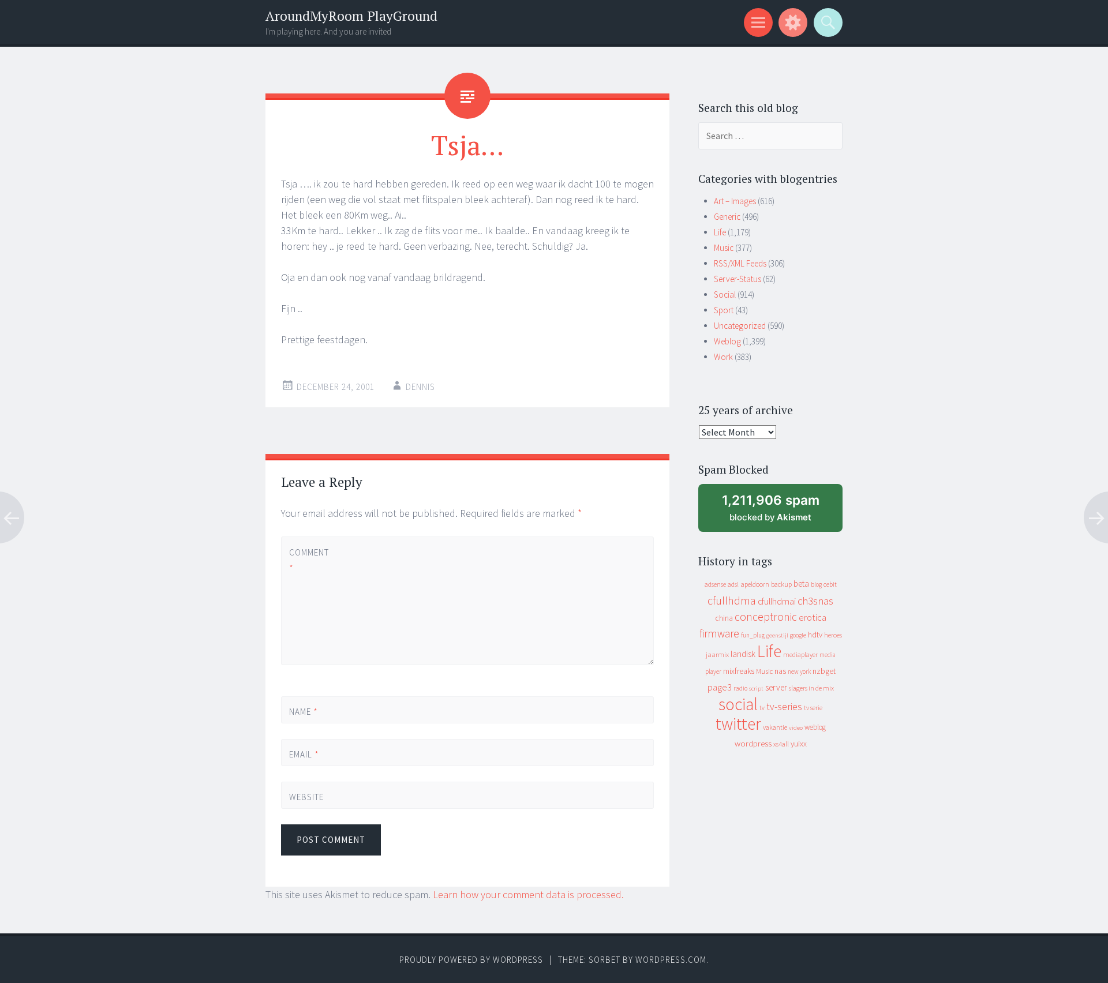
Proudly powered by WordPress (471, 959)
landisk (743, 653)
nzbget (824, 671)
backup (781, 584)
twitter (738, 723)
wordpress (753, 743)
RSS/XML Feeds (740, 263)
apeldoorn (754, 584)
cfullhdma (732, 600)
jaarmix (717, 654)
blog (816, 584)
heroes (833, 635)
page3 (720, 687)
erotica (812, 617)
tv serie (813, 708)
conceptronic (766, 617)
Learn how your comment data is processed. (528, 894)
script (756, 688)
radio (740, 688)
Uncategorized (740, 325)
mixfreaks (738, 671)
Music (723, 247)
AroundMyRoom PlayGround (351, 16)
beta (801, 583)
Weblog (727, 341)
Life (720, 232)
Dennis (420, 386)
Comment (308, 560)
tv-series (784, 706)
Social (725, 294)
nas (780, 671)
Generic (727, 216)
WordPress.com (670, 959)
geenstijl (777, 635)
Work (723, 356)
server (776, 687)
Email (304, 754)
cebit (830, 584)
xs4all (781, 744)
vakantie (775, 727)
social (738, 704)
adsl (733, 584)
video (796, 727)
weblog (815, 727)
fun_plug (753, 635)
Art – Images (735, 201)
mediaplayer (800, 654)
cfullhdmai (777, 601)
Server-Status (737, 278)
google (798, 635)
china (724, 618)
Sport (723, 310)
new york (799, 671)
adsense (715, 584)
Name (303, 711)
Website (306, 796)
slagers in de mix (811, 688)
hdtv (815, 634)
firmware (719, 633)
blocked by (781, 512)
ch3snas (815, 600)
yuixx (799, 743)
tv (762, 708)
